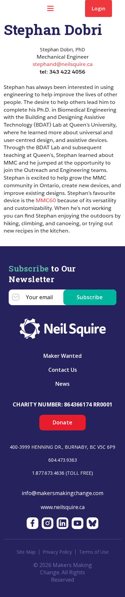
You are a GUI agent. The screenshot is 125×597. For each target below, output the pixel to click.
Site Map (26, 552)
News (62, 383)
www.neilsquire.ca (63, 507)
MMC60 (46, 200)
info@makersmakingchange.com (62, 493)
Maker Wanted (62, 355)
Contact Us (62, 369)
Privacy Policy (57, 552)
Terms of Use (94, 552)
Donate (63, 422)
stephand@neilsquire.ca (63, 64)
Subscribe (90, 297)
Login (98, 8)
